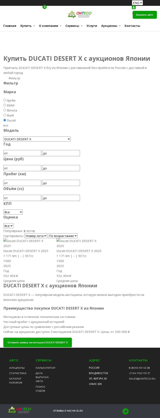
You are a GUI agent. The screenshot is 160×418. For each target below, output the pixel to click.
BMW (11, 105)
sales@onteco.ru (142, 378)
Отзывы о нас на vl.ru (68, 410)
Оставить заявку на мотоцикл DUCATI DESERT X (38, 342)
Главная (9, 26)
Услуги (91, 26)
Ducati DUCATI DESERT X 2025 (25, 251)
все (5, 125)
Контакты (132, 26)
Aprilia (11, 100)
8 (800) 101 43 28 (139, 367)
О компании (48, 26)
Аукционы (17, 367)
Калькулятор (45, 367)
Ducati (11, 120)
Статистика (17, 373)
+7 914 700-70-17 (139, 373)
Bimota (12, 110)
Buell (10, 115)
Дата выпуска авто (42, 377)
